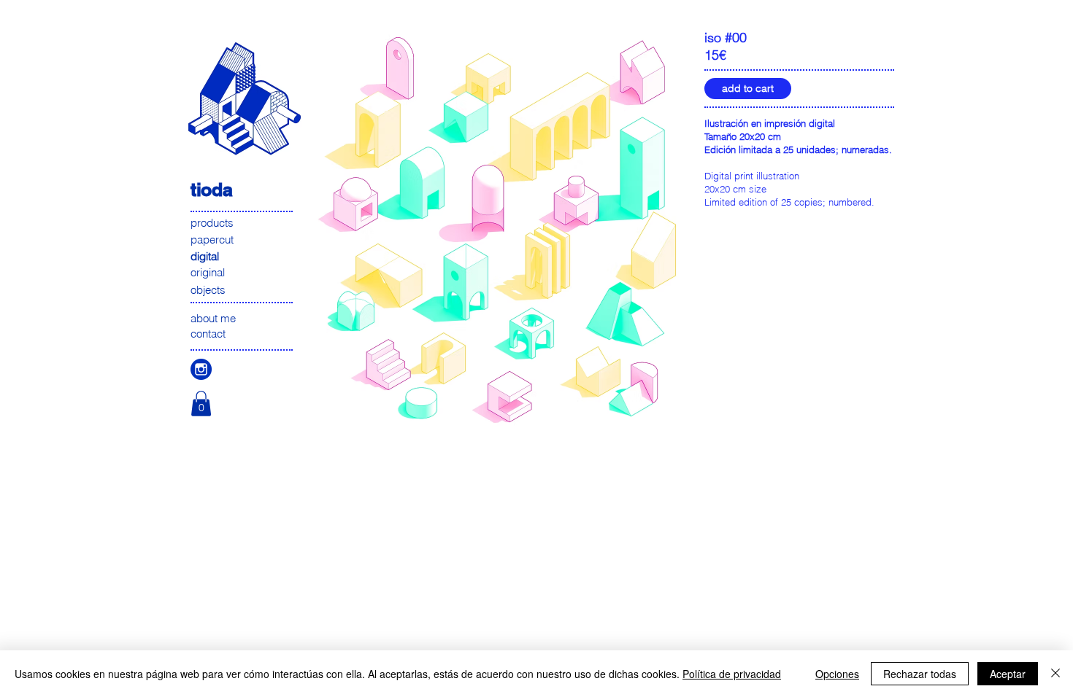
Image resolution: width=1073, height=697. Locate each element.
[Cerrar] (1055, 673)
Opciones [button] (837, 673)
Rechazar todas (919, 673)
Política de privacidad (731, 673)
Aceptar (1008, 673)
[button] (201, 403)
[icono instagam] (201, 369)
